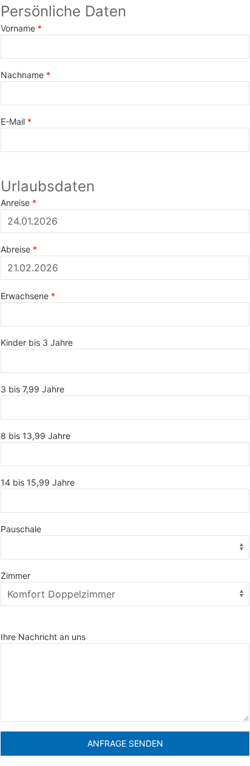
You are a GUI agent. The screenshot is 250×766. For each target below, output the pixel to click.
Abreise (15, 249)
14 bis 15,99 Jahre (38, 482)
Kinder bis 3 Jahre (37, 342)
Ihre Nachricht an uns (43, 637)
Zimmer (15, 575)
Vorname (18, 28)
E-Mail (13, 121)
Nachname (22, 75)
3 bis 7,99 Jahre (32, 389)
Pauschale (21, 529)
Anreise (15, 202)
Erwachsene (25, 296)
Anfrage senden (125, 743)
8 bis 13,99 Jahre (35, 436)
